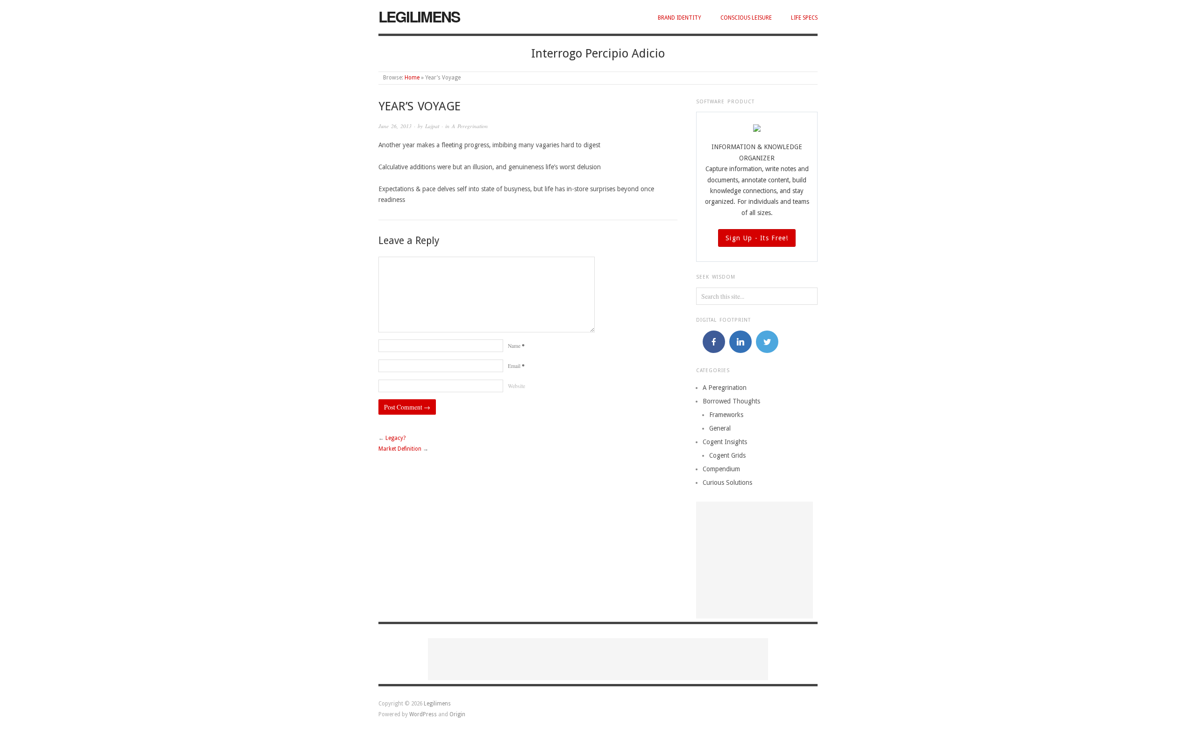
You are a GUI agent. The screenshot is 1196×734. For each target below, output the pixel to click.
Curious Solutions (727, 482)
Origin (457, 714)
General (720, 428)
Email (516, 365)
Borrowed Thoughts (731, 401)
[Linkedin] (740, 342)
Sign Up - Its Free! (757, 238)
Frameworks (726, 414)
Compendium (721, 469)
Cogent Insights (725, 442)
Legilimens (419, 16)
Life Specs (804, 17)
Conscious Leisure (746, 17)
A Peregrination (470, 126)
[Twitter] (767, 342)
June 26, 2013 (395, 126)
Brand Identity (679, 17)
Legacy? (395, 438)
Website (516, 385)
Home (412, 77)
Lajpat (432, 126)
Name (516, 345)
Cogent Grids (727, 455)
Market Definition (399, 449)
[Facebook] (714, 342)
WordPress (423, 714)
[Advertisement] (754, 560)
